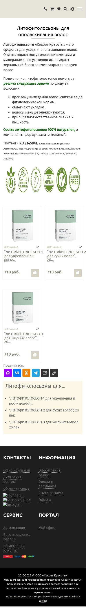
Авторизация (14, 528)
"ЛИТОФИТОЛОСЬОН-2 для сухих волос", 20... (66, 255)
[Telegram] (13, 504)
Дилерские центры (12, 479)
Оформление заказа (49, 472)
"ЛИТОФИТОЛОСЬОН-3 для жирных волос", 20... (23, 338)
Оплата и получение (47, 483)
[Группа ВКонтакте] (13, 495)
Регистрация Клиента (14, 548)
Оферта (44, 500)
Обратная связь (16, 488)
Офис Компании (16, 470)
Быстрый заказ (51, 493)
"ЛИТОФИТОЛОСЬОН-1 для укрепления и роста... (23, 255)
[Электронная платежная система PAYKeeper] (18, 556)
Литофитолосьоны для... (35, 386)
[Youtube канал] (17, 500)
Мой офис (46, 528)
